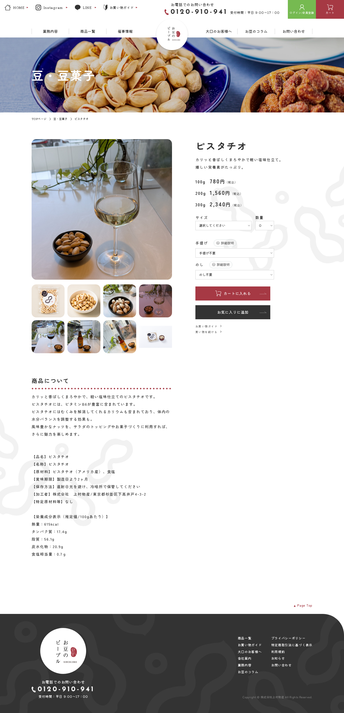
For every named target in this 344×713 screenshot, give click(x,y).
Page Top (304, 605)
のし (199, 264)
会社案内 (245, 658)
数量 (259, 217)
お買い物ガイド (206, 326)
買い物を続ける (206, 332)
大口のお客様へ (219, 31)
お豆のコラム (256, 31)
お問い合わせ (293, 31)
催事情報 (125, 31)
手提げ (201, 243)
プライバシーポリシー (288, 638)
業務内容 (50, 31)
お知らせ (278, 658)
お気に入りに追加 (233, 312)
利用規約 (278, 652)
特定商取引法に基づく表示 (291, 645)
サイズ (201, 217)
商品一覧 (87, 31)
